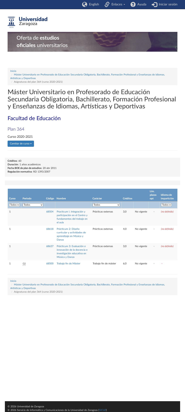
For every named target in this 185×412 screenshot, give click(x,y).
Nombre (61, 198)
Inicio (13, 71)
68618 (49, 229)
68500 (49, 263)
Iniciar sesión (167, 4)
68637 (49, 246)
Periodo (27, 198)
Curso (12, 198)
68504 (49, 212)
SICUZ (102, 410)
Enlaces (116, 4)
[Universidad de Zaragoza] (27, 22)
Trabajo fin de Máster (68, 263)
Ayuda (141, 4)
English (93, 4)
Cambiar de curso (20, 143)
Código (50, 198)
